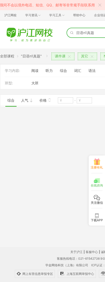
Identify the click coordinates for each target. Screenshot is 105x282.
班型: (9, 83)
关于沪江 (76, 252)
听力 (49, 70)
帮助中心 (79, 15)
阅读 (34, 70)
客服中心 (92, 252)
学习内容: (12, 70)
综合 (63, 70)
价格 (44, 100)
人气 (25, 100)
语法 (92, 70)
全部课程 (7, 56)
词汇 (77, 70)
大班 (34, 83)
